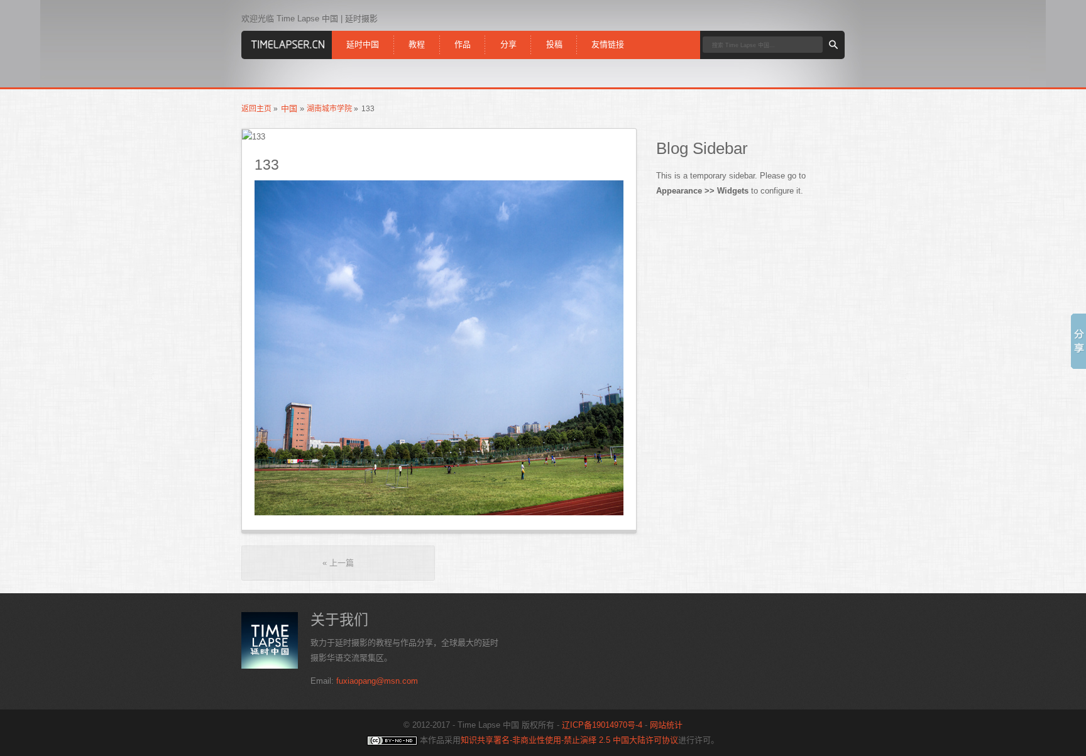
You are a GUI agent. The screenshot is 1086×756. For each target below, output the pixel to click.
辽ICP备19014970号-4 (602, 725)
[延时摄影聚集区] (287, 42)
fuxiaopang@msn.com (377, 681)
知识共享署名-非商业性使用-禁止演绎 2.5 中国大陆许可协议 (569, 740)
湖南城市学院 (329, 108)
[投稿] (554, 34)
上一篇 (338, 562)
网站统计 (666, 725)
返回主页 (256, 108)
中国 (289, 108)
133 (267, 164)
